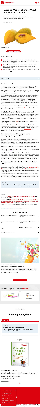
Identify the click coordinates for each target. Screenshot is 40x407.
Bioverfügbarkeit (28, 168)
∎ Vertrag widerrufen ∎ (25, 405)
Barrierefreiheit (32, 404)
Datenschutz (18, 404)
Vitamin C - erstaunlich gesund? (7, 232)
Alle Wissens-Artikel (19, 280)
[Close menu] (15, 390)
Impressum (25, 404)
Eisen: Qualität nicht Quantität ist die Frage (28, 222)
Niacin (16, 121)
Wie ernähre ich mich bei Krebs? (9, 370)
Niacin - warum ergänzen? (25, 227)
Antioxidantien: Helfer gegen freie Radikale (27, 216)
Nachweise (11, 150)
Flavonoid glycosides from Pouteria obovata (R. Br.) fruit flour (21, 196)
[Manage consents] (38, 405)
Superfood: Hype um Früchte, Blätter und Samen (8, 216)
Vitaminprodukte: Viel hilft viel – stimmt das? (9, 222)
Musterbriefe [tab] (5, 320)
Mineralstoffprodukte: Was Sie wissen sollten (9, 227)
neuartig (23, 107)
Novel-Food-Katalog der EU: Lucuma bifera (10, 208)
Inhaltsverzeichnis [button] (5, 78)
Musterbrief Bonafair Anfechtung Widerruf (13, 327)
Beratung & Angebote (13, 51)
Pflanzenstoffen (27, 129)
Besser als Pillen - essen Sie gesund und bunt (12, 266)
